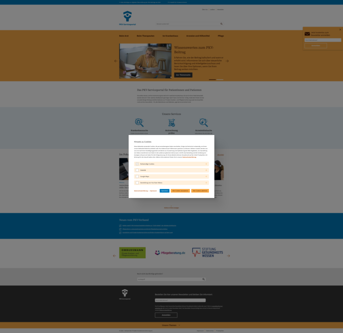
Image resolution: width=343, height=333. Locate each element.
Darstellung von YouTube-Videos (151, 183)
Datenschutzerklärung (189, 157)
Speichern (164, 191)
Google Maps (144, 176)
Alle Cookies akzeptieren (180, 191)
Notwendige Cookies (147, 164)
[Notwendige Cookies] (137, 165)
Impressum (153, 191)
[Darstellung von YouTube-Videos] (137, 183)
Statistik (143, 170)
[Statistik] (137, 171)
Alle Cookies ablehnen (200, 191)
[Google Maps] (137, 177)
